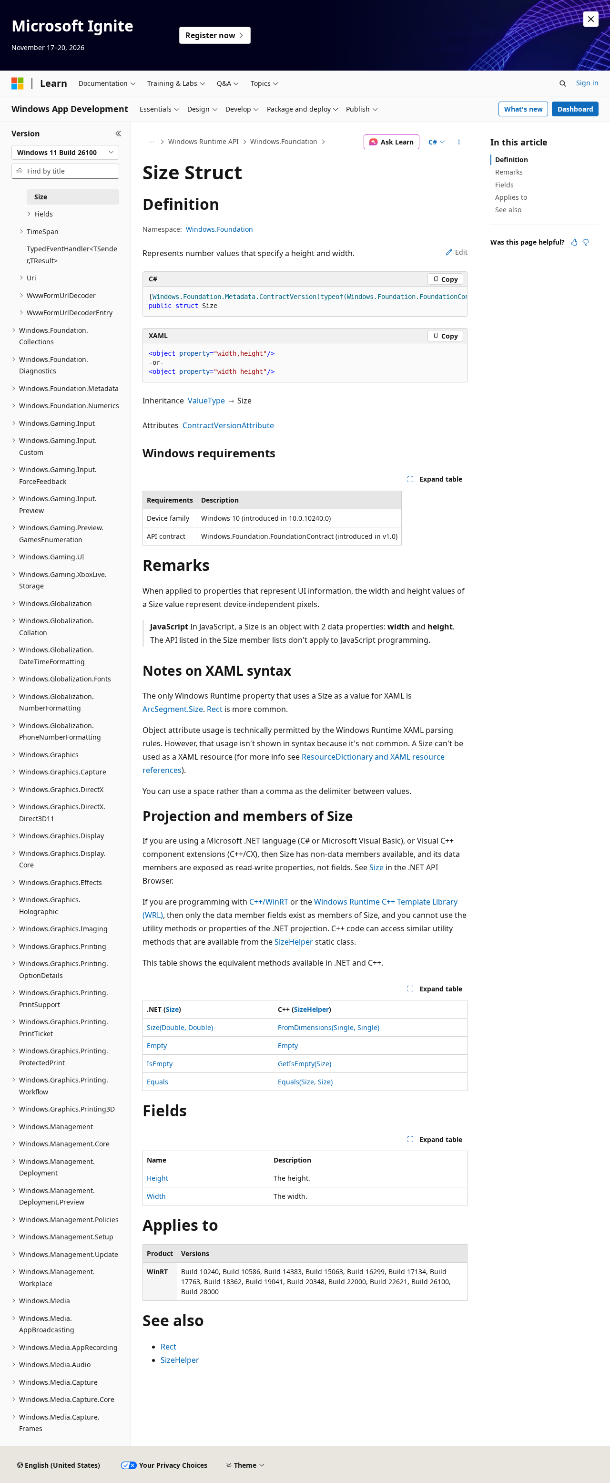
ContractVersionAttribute (228, 425)
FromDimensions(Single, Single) (328, 1027)
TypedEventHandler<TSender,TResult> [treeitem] (72, 254)
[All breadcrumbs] (150, 142)
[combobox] (65, 152)
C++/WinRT (268, 901)
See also (508, 209)
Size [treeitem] (40, 196)
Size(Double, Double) (180, 1027)
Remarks (509, 171)
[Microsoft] (17, 83)
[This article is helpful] (574, 242)
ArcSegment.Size (172, 709)
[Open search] (562, 83)
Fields (504, 184)
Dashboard (575, 108)
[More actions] (459, 142)
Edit (461, 252)
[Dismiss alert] (591, 19)
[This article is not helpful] (585, 242)
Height (157, 1178)
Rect (215, 709)
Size (376, 867)
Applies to (511, 197)
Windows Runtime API (203, 141)
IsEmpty (160, 1063)
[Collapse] (118, 133)
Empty (157, 1045)
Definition (511, 159)
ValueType (206, 400)
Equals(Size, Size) (305, 1081)
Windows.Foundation (283, 141)
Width (156, 1196)
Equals (157, 1081)
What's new (523, 108)
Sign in (587, 82)
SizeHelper (293, 942)
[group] (305, 302)
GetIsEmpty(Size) (304, 1063)
